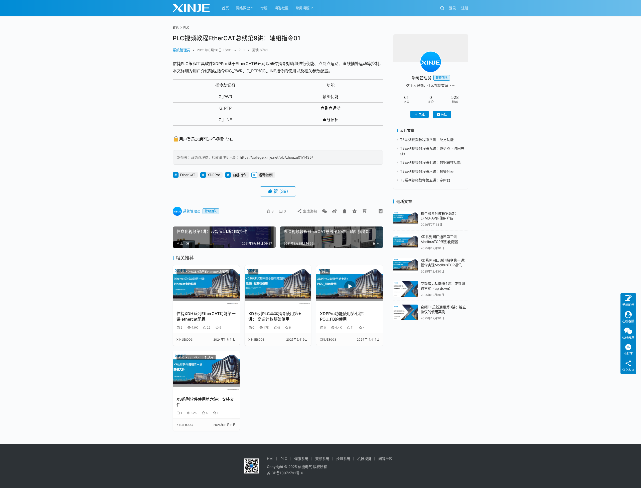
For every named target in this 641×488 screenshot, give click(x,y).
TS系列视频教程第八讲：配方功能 (427, 139)
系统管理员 (181, 50)
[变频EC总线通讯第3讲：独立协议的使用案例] (405, 312)
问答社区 (281, 8)
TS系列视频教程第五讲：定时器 (425, 180)
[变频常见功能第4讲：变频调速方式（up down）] (405, 289)
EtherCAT (187, 175)
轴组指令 (239, 175)
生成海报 (309, 211)
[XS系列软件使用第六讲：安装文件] (206, 372)
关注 (422, 114)
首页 (225, 8)
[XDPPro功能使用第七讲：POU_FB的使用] (349, 286)
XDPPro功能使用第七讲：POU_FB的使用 (343, 316)
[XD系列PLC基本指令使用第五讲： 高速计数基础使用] (278, 286)
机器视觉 (364, 458)
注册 (464, 8)
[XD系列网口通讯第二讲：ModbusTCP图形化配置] (405, 242)
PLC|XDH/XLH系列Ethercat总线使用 (204, 272)
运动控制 (266, 175)
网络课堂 (243, 8)
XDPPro (214, 175)
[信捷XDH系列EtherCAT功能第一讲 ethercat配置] (206, 286)
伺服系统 (301, 458)
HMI (270, 458)
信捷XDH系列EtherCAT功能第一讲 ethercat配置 (206, 316)
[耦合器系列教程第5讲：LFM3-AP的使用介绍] (405, 219)
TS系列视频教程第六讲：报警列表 (427, 171)
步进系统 (343, 458)
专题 (263, 8)
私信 (444, 114)
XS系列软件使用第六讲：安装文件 (205, 402)
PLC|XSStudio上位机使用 (196, 357)
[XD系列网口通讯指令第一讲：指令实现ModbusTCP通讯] (405, 266)
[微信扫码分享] (324, 211)
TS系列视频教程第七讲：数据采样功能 (430, 162)
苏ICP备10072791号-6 (285, 473)
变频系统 (322, 458)
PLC (241, 50)
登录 (452, 8)
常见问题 (302, 8)
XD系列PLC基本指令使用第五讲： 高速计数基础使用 (275, 316)
